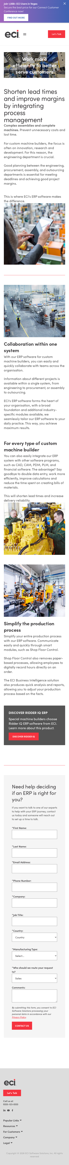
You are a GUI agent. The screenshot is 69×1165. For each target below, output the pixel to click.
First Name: (19, 828)
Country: (17, 930)
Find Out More (16, 17)
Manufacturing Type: (25, 949)
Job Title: (17, 915)
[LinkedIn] (4, 1110)
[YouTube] (8, 1110)
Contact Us (22, 1025)
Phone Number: (21, 880)
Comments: (18, 987)
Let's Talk (56, 34)
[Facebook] (12, 1110)
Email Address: (21, 862)
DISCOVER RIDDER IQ (24, 736)
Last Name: (19, 846)
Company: (18, 896)
